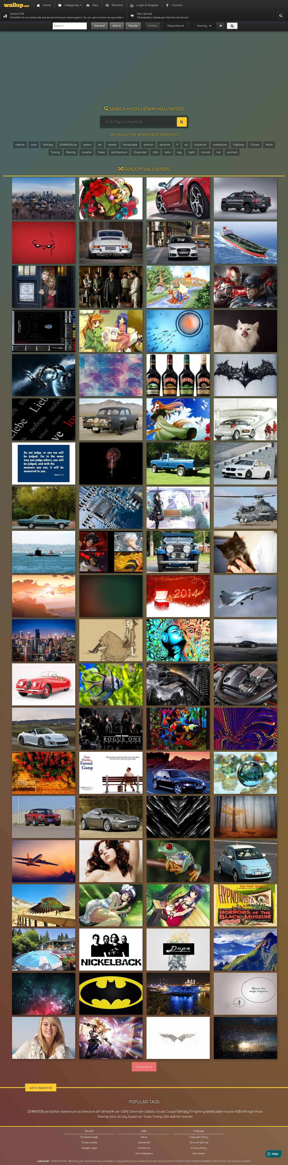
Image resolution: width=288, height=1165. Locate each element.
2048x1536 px (68, 144)
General (99, 25)
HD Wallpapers (144, 1153)
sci (186, 144)
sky (179, 152)
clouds (205, 152)
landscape (130, 144)
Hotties (152, 25)
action (87, 144)
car (218, 152)
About (144, 1136)
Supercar (200, 144)
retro (167, 152)
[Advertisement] (144, 70)
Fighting (238, 144)
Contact (206, 1160)
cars (33, 144)
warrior (148, 144)
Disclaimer (199, 1153)
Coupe (254, 144)
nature (20, 144)
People (133, 25)
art (100, 144)
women (232, 152)
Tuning (55, 152)
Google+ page (89, 1147)
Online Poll (144, 1142)
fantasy (48, 144)
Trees (101, 152)
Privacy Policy (199, 1147)
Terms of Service (198, 1142)
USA (155, 152)
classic (112, 144)
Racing (70, 152)
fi (177, 144)
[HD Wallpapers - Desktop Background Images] (16, 5)
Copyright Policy (199, 1136)
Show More (144, 1067)
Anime (117, 25)
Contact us (144, 1147)
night (191, 152)
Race (269, 144)
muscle (86, 152)
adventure (220, 144)
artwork (165, 144)
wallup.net (43, 1160)
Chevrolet (139, 152)
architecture (119, 152)
